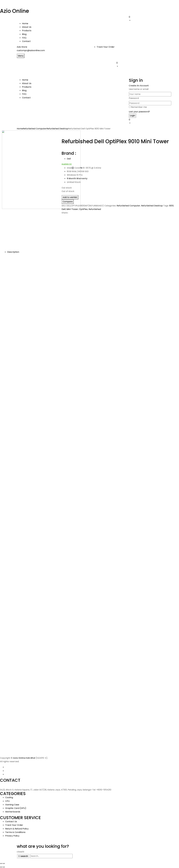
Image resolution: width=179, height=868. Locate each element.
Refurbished (95, 209)
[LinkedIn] (65, 217)
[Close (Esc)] (1, 863)
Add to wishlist (70, 197)
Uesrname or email (138, 89)
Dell (69, 158)
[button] (145, 18)
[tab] (92, 252)
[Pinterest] (67, 217)
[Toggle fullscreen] (4, 863)
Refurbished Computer (35, 128)
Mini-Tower (72, 209)
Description (13, 251)
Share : (65, 212)
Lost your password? (139, 111)
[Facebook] (62, 217)
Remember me (139, 107)
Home (20, 128)
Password (134, 98)
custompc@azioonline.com (31, 50)
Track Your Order (106, 46)
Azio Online (14, 11)
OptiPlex (83, 209)
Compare (68, 201)
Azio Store (22, 46)
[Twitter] (64, 217)
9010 (171, 205)
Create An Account (139, 85)
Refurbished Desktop (57, 128)
